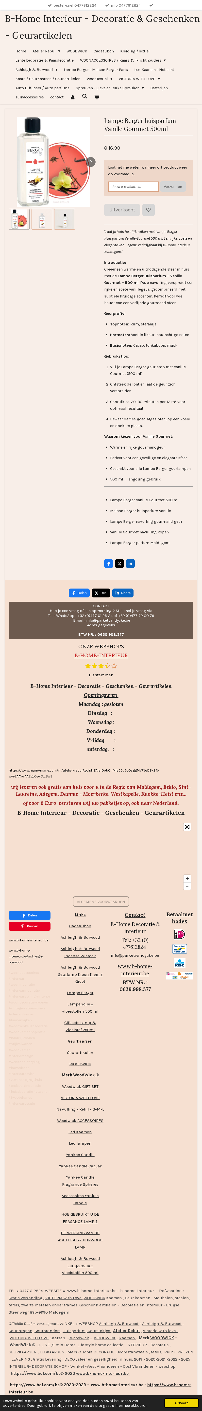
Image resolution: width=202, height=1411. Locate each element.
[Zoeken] (84, 96)
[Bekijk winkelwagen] (96, 97)
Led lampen (80, 1143)
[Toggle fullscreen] (187, 827)
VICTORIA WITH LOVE (80, 1097)
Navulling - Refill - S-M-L (80, 1109)
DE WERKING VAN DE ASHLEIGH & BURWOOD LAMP (80, 1240)
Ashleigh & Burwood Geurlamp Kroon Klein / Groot (80, 974)
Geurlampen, (21, 1330)
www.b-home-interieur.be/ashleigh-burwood (26, 956)
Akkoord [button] (181, 1403)
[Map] (101, 856)
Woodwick (79, 1337)
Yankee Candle (80, 1154)
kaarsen (127, 1337)
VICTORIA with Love (64, 1297)
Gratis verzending (26, 1297)
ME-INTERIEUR (108, 655)
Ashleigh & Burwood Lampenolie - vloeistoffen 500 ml (80, 1265)
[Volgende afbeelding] (91, 162)
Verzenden (173, 186)
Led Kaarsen (80, 1131)
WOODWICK (80, 1063)
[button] (19, 219)
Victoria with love (160, 1330)
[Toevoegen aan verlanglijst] (148, 210)
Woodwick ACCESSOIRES (80, 1120)
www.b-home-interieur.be (135, 970)
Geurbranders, (48, 1330)
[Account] (73, 97)
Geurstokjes (99, 1330)
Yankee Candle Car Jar (80, 1165)
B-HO (81, 655)
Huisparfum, (75, 1330)
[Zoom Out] (187, 886)
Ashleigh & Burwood (80, 937)
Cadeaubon (80, 925)
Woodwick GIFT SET (80, 1086)
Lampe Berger (80, 992)
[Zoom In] (187, 878)
